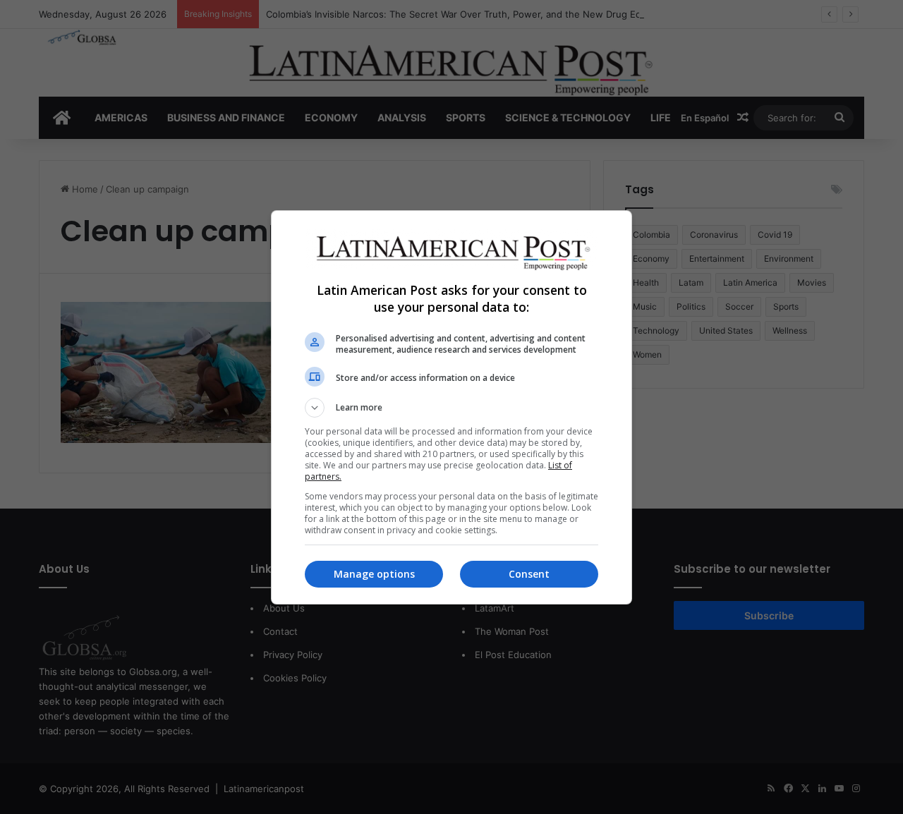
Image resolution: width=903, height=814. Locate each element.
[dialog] (451, 407)
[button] (451, 408)
